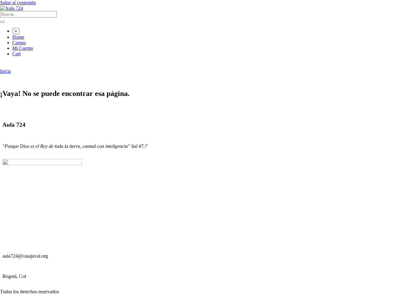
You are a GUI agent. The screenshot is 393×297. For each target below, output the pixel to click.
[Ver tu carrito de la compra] (3, 65)
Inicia (5, 71)
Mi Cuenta (22, 48)
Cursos (19, 42)
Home (18, 37)
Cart (16, 53)
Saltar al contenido (18, 2)
